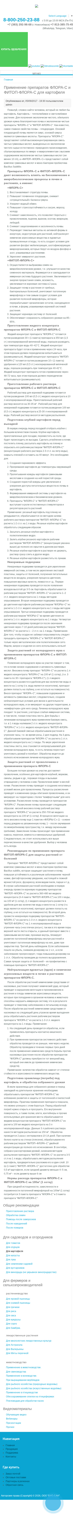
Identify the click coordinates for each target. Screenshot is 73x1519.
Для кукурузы (13, 1319)
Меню (37, 73)
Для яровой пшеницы (18, 1298)
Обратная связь (14, 1485)
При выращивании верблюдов (22, 1380)
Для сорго (11, 1323)
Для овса (11, 1315)
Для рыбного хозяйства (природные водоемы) (31, 1384)
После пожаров (14, 1227)
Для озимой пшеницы (18, 1303)
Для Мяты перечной (17, 1353)
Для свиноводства (16, 1371)
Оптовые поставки (16, 1477)
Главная (8, 79)
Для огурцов (12, 1247)
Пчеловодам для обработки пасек (25, 1400)
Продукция (12, 1449)
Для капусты (13, 1255)
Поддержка (12, 1452)
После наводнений (16, 1223)
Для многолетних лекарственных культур (28, 1340)
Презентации (13, 1423)
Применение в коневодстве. (21, 1375)
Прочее (10, 1427)
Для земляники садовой (19, 1263)
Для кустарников (15, 1268)
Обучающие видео (16, 1414)
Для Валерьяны (15, 1349)
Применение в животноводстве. (23, 1367)
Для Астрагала (14, 1345)
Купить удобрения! (14, 49)
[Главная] (36, 6)
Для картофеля (14, 1251)
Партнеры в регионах (18, 1481)
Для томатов (13, 1243)
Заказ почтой (13, 1473)
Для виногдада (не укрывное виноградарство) (31, 1272)
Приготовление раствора (20, 1211)
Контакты (11, 1456)
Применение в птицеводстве (22, 1392)
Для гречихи (12, 1307)
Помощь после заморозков (21, 1219)
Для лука (11, 1259)
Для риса (11, 1311)
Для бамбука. (13, 1328)
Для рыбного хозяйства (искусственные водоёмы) (33, 1388)
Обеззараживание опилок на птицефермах (30, 1396)
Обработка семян (16, 1215)
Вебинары (12, 1418)
